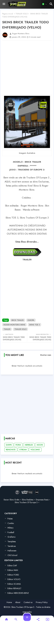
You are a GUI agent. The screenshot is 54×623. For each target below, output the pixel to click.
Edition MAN (12, 570)
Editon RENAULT (14, 588)
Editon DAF (12, 565)
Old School (12, 555)
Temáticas (11, 546)
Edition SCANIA (14, 583)
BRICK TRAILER (18, 320)
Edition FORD (13, 574)
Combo (10, 523)
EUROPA (31, 320)
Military (10, 527)
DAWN (9, 444)
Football (10, 532)
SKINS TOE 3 (34, 324)
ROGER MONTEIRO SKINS (14, 324)
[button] (45, 4)
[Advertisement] (27, 68)
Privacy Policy (42, 602)
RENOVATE (11, 449)
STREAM (23, 449)
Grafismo (11, 536)
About (17, 602)
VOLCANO (35, 449)
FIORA (18, 444)
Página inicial (7, 13)
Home (9, 602)
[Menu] (4, 4)
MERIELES (29, 444)
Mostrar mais (45, 355)
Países (10, 518)
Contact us (28, 602)
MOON (40, 444)
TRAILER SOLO (22, 13)
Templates (11, 541)
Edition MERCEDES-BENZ (18, 593)
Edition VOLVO (13, 579)
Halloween (11, 550)
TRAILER (7, 329)
